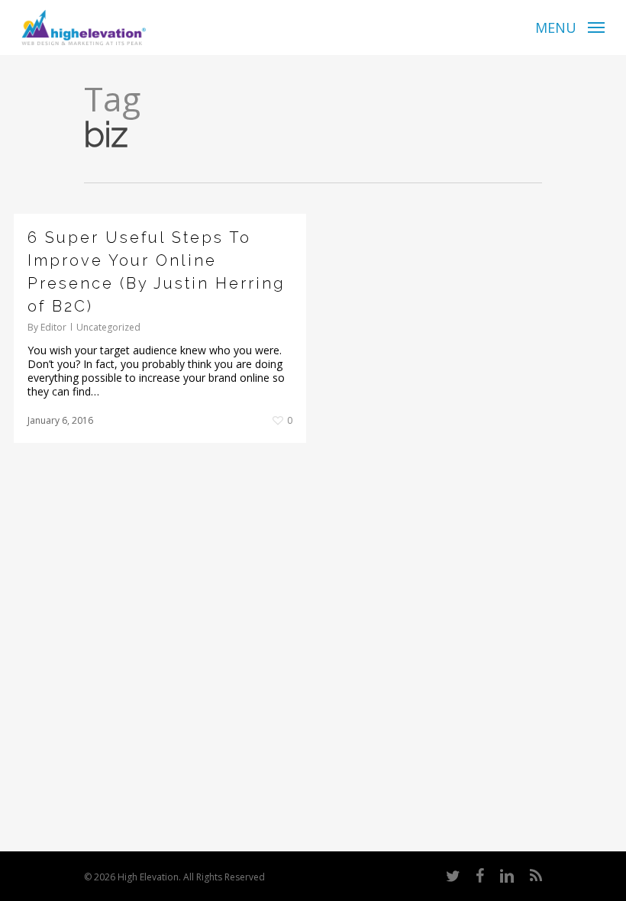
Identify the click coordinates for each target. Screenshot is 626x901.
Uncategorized (108, 327)
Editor (53, 327)
